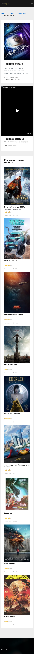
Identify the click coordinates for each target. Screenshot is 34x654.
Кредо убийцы (10, 364)
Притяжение (10, 563)
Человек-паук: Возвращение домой (17, 466)
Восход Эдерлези (12, 414)
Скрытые (8, 513)
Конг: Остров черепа (13, 315)
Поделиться (12, 145)
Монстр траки (10, 260)
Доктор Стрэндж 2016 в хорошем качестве (14, 208)
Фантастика (8, 215)
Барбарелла (9, 617)
